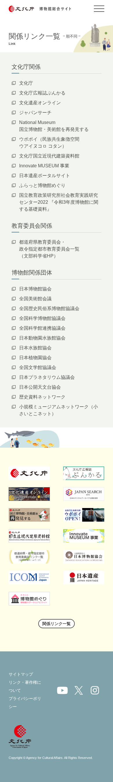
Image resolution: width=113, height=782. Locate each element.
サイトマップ (21, 674)
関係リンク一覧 (56, 623)
